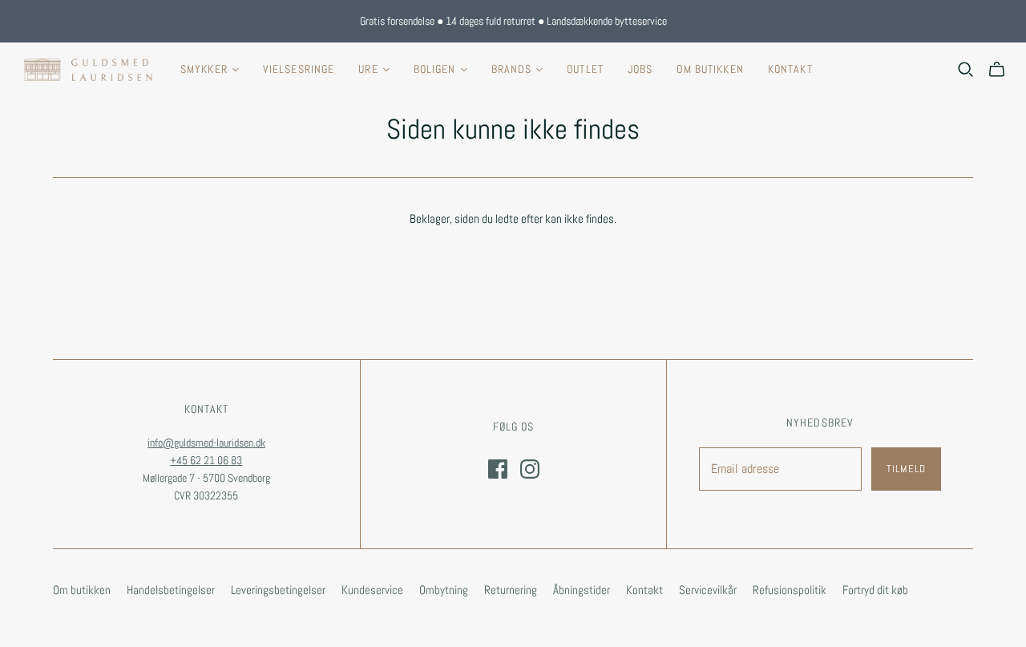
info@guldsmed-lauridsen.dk (206, 442)
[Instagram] (529, 469)
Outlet (585, 69)
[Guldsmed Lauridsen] (88, 70)
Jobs (640, 69)
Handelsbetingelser (171, 589)
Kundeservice (372, 589)
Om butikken (710, 69)
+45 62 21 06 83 (206, 460)
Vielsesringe (298, 69)
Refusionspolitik (789, 589)
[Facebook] (497, 469)
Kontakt (790, 69)
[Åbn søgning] (966, 70)
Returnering (510, 589)
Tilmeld (906, 468)
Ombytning (443, 589)
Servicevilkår (708, 589)
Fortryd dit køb (875, 589)
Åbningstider (581, 589)
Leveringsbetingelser (278, 589)
